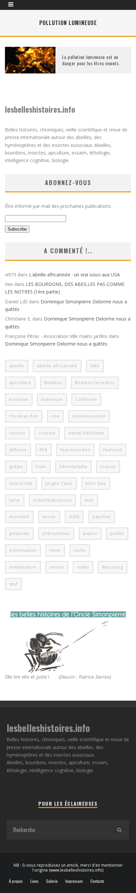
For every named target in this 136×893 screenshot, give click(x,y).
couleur (17, 433)
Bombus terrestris (95, 382)
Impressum (74, 881)
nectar (49, 516)
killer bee (95, 483)
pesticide (19, 533)
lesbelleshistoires (52, 500)
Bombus (53, 382)
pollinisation (23, 550)
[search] (119, 830)
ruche (80, 550)
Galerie (52, 881)
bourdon (18, 399)
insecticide (21, 483)
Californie (86, 399)
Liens (34, 881)
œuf (13, 584)
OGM (74, 516)
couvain (47, 433)
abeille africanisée (57, 366)
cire (55, 416)
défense (18, 450)
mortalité (19, 516)
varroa (57, 567)
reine (55, 550)
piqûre (90, 533)
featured (112, 450)
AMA (95, 366)
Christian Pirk (23, 416)
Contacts (97, 881)
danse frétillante (86, 433)
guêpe (16, 466)
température (23, 567)
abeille (16, 366)
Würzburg (112, 567)
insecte (108, 466)
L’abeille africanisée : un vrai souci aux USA (74, 274)
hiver (41, 466)
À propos (16, 881)
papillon (101, 516)
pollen (117, 533)
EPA (44, 450)
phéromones (56, 533)
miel (89, 500)
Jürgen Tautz (59, 483)
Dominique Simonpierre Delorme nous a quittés (56, 344)
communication (89, 416)
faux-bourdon (75, 450)
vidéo (83, 567)
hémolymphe (73, 466)
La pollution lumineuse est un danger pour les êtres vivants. (91, 59)
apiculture (20, 382)
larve (14, 500)
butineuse (52, 399)
